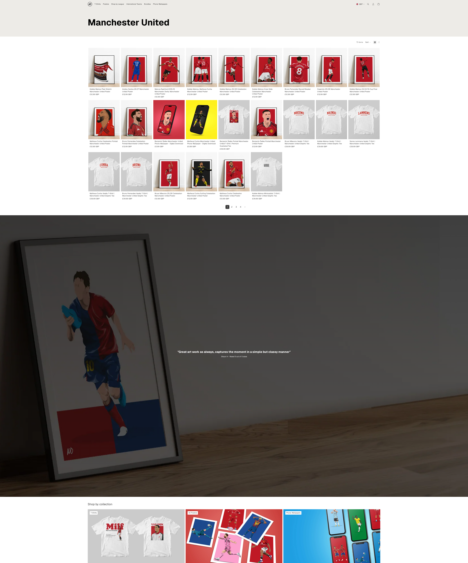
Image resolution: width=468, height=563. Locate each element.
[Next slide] (213, 171)
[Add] (181, 135)
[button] (368, 42)
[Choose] (116, 83)
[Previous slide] (189, 171)
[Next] (245, 207)
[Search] (368, 4)
